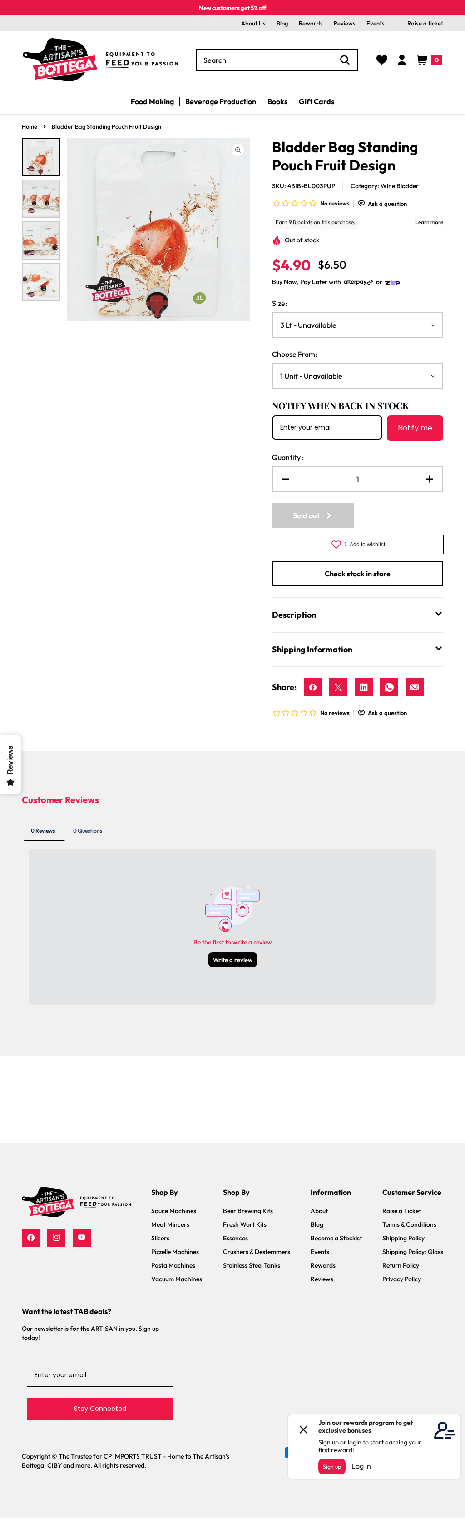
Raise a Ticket (401, 1211)
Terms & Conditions (409, 1224)
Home (29, 126)
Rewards (311, 23)
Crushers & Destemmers (256, 1252)
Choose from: (294, 354)
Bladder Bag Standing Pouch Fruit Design (106, 126)
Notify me (415, 428)
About (319, 1211)
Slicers (160, 1238)
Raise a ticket (425, 23)
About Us (253, 23)
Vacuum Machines (176, 1279)
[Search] (345, 60)
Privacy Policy (401, 1279)
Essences (235, 1238)
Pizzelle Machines (175, 1252)
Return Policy (400, 1265)
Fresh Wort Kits (245, 1224)
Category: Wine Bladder (385, 186)
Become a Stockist (336, 1238)
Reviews (345, 23)
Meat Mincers (170, 1224)
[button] (429, 60)
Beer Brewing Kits (248, 1211)
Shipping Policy (403, 1238)
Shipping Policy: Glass (412, 1252)
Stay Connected (100, 1408)
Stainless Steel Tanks (251, 1265)
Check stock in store (358, 573)
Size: (279, 303)
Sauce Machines (173, 1211)
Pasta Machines (173, 1265)
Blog (282, 23)
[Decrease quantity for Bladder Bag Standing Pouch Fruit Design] (282, 479)
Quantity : (288, 457)
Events (375, 23)
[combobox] (277, 60)
